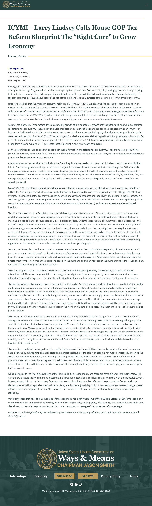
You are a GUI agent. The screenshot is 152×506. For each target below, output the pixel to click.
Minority (41, 476)
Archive (87, 476)
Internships (18, 476)
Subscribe (64, 476)
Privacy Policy (111, 476)
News (134, 476)
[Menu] (147, 4)
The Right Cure (15, 68)
